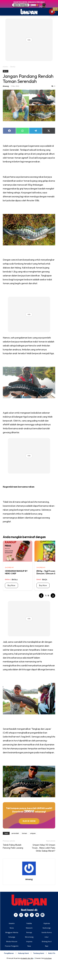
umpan (33, 833)
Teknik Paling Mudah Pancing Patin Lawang (13, 846)
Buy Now (11, 585)
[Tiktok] (32, 915)
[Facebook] (16, 915)
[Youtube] (37, 915)
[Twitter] (26, 915)
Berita (12, 66)
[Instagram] (21, 915)
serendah (15, 833)
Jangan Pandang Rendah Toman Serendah (28, 78)
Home (5, 66)
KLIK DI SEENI (29, 821)
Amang (6, 86)
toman (24, 833)
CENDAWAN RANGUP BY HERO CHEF (16, 572)
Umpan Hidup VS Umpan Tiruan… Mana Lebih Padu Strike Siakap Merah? (43, 848)
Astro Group (48, 958)
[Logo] (29, 900)
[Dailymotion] (42, 915)
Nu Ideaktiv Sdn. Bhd (27, 958)
